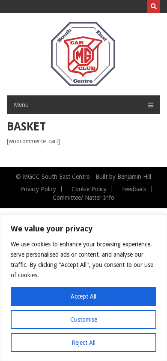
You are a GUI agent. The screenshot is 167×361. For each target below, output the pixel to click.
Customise (83, 319)
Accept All (83, 296)
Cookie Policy (89, 189)
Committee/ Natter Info (83, 197)
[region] (83, 288)
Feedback (134, 189)
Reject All (83, 342)
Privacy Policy (38, 189)
